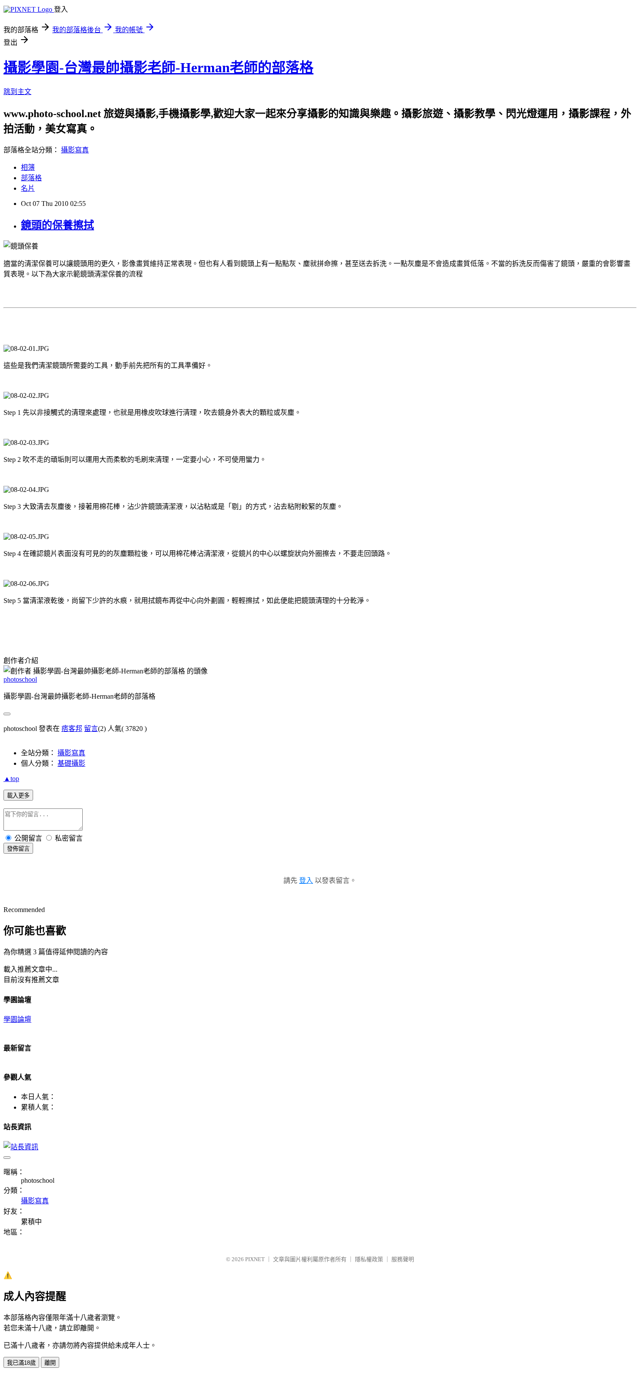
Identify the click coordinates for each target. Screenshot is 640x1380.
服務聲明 (402, 1259)
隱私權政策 (369, 1259)
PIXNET (255, 1259)
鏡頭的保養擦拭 (57, 225)
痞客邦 (71, 728)
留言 (91, 728)
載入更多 (18, 795)
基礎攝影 (71, 763)
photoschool (20, 679)
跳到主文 (17, 91)
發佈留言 (18, 848)
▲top (11, 778)
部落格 (31, 178)
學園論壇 (17, 1019)
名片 (28, 188)
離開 (50, 1363)
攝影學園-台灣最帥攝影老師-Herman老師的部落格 (158, 67)
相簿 (28, 167)
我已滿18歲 (21, 1363)
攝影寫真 (75, 150)
